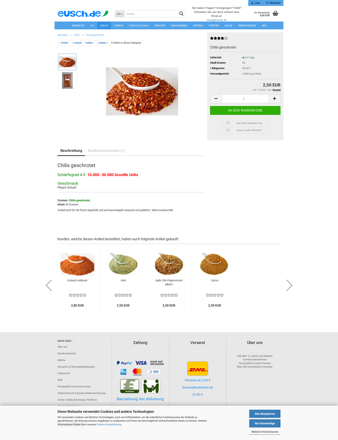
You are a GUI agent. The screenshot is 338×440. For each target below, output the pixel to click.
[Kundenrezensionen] (219, 39)
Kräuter (160, 25)
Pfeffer (214, 25)
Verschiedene (247, 25)
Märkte (61, 360)
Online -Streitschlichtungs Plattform (77, 399)
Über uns (62, 346)
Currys (118, 25)
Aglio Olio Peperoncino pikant (168, 282)
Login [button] (256, 3)
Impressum (64, 373)
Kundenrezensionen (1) (106, 150)
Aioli (123, 280)
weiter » (89, 42)
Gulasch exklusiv (77, 280)
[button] (216, 98)
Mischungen (179, 25)
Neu (264, 25)
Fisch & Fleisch (139, 25)
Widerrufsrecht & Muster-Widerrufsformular (82, 393)
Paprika (198, 25)
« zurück (77, 42)
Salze (228, 25)
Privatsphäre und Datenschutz (74, 386)
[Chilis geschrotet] (142, 89)
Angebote (78, 25)
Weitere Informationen (264, 431)
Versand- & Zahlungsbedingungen (76, 366)
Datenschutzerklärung (109, 424)
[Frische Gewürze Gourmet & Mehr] (83, 14)
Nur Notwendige (265, 423)
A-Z (92, 25)
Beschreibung (71, 150)
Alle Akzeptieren (265, 413)
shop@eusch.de (217, 20)
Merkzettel (274, 3)
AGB (60, 379)
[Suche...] (181, 13)
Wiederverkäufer (67, 353)
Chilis (104, 25)
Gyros (214, 280)
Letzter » (103, 42)
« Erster (63, 42)
